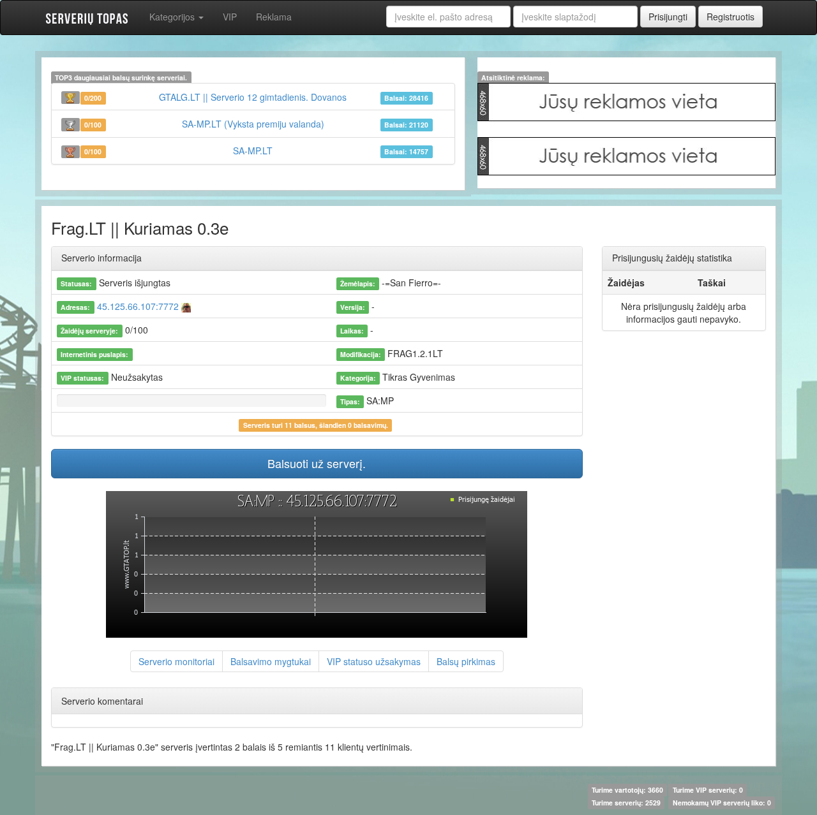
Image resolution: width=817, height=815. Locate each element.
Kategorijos (173, 16)
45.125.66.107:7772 (137, 306)
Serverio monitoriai (176, 661)
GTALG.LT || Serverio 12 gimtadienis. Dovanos (253, 97)
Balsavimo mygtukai (270, 661)
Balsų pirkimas (466, 661)
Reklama (274, 16)
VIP (230, 16)
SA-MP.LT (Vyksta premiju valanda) (253, 123)
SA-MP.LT (253, 150)
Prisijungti (667, 16)
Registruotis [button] (730, 16)
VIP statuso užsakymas (374, 661)
